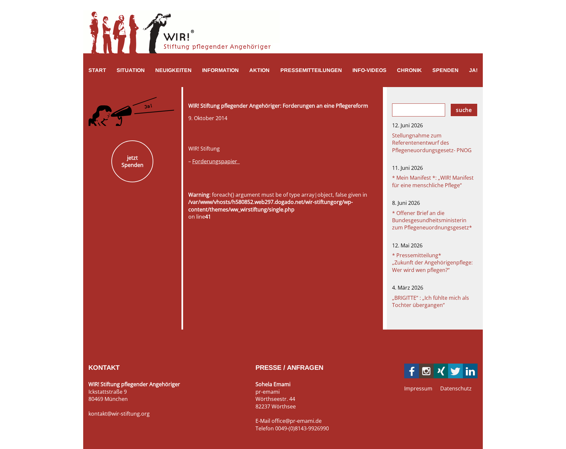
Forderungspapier (216, 161)
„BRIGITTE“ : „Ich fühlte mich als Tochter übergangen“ (430, 301)
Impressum (418, 388)
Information (220, 70)
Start (97, 70)
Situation (131, 70)
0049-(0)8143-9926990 (302, 428)
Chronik (409, 70)
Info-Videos (369, 70)
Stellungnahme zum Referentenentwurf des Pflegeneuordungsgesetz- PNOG (432, 143)
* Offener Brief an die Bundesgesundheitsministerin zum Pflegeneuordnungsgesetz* (432, 220)
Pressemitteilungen (311, 70)
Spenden (445, 70)
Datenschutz (456, 388)
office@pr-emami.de (297, 420)
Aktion (259, 70)
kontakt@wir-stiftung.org (119, 413)
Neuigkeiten (173, 70)
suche (464, 110)
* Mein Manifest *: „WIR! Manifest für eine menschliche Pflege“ (433, 181)
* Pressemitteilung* (432, 263)
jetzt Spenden (132, 161)
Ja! (473, 70)
